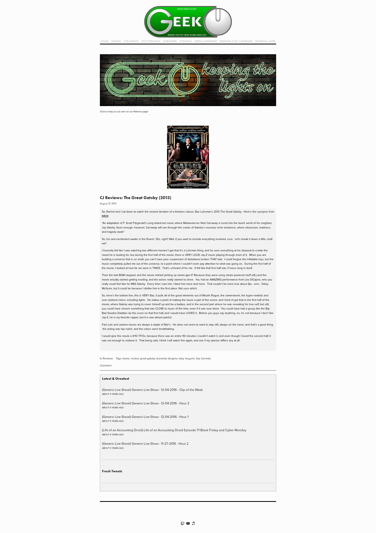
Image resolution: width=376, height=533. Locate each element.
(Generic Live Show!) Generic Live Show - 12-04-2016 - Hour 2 (145, 403)
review (135, 358)
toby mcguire (187, 358)
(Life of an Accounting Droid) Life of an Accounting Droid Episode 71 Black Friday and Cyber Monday (174, 430)
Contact (186, 41)
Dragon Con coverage (236, 41)
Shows (116, 41)
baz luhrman (203, 358)
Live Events (131, 41)
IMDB (105, 216)
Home (104, 41)
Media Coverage (205, 41)
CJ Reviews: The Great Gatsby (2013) (135, 197)
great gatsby (147, 358)
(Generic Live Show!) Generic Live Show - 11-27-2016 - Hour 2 (145, 443)
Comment (105, 365)
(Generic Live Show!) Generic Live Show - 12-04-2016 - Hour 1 (145, 416)
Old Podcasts (151, 41)
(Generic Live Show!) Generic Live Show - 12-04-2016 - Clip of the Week (152, 389)
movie (125, 358)
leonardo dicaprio (166, 358)
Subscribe (170, 41)
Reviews (108, 358)
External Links (265, 41)
